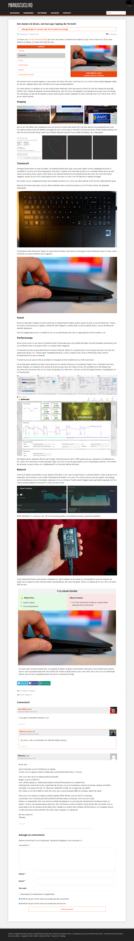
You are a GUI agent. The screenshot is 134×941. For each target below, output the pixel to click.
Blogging (15, 13)
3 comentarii (113, 34)
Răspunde (22, 724)
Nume (22, 874)
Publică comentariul (67, 909)
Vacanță (55, 13)
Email (22, 881)
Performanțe (23, 65)
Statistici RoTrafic (44, 936)
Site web (22, 888)
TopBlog (62, 936)
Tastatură (22, 55)
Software (42, 13)
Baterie (21, 70)
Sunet (21, 60)
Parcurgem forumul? (26, 74)
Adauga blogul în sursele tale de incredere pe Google (45, 29)
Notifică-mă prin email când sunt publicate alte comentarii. (45, 899)
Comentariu (24, 845)
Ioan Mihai (22, 709)
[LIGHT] (130, 2)
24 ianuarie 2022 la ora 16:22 (27, 712)
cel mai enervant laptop (38, 39)
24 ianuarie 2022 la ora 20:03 (29, 734)
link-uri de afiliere (14, 936)
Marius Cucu (25, 731)
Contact (67, 13)
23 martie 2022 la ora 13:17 (27, 758)
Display (21, 51)
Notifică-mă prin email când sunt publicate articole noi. (43, 903)
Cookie (35, 936)
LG (31, 695)
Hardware (28, 13)
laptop (27, 695)
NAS (33, 353)
